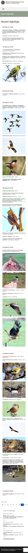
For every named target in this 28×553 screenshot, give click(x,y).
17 (16, 504)
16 (13, 504)
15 (10, 504)
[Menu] (3, 9)
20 (25, 504)
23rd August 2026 (8, 530)
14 (7, 504)
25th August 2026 (8, 522)
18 (19, 504)
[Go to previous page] (5, 505)
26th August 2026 (8, 513)
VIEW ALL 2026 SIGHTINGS (8, 539)
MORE (4, 520)
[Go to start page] (2, 505)
